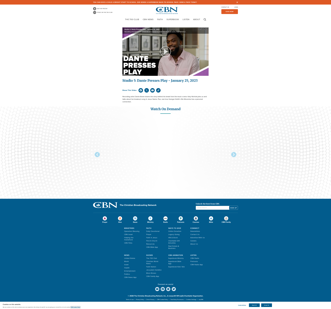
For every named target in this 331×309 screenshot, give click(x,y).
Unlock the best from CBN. (208, 204)
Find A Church (151, 241)
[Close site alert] (237, 2)
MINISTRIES (129, 228)
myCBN (201, 299)
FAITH (160, 19)
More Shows (151, 273)
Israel (126, 265)
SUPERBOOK (173, 19)
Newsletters (195, 231)
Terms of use (130, 299)
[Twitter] (146, 90)
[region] (165, 305)
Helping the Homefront (128, 239)
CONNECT (194, 228)
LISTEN (186, 19)
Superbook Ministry (176, 258)
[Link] (158, 90)
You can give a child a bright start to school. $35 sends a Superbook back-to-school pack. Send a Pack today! (145, 2)
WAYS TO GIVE (174, 228)
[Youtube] (157, 289)
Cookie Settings (242, 305)
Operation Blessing (131, 231)
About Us (194, 244)
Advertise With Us (197, 238)
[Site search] (205, 20)
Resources (150, 244)
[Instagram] (168, 289)
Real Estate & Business (173, 247)
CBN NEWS (148, 19)
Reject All (254, 305)
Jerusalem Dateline (153, 270)
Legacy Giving (174, 234)
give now (230, 12)
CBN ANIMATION (175, 255)
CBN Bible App (152, 247)
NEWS (126, 255)
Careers (193, 241)
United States (129, 258)
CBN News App (130, 277)
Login (236, 7)
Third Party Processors (177, 299)
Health (126, 268)
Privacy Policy (140, 299)
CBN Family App (152, 276)
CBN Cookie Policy (162, 299)
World (126, 261)
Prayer (148, 234)
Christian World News (152, 262)
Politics (127, 274)
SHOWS (149, 255)
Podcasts (194, 261)
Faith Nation (151, 267)
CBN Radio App (196, 265)
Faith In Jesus (151, 238)
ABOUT (196, 19)
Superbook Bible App (174, 262)
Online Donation (174, 231)
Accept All (266, 305)
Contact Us (225, 7)
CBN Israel (128, 234)
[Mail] (152, 90)
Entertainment (130, 271)
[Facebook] (141, 90)
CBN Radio (194, 258)
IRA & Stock (173, 238)
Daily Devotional (152, 231)
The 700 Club (132, 19)
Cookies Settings (191, 299)
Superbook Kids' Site (176, 267)
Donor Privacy (150, 299)
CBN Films (128, 243)
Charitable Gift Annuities (174, 242)
